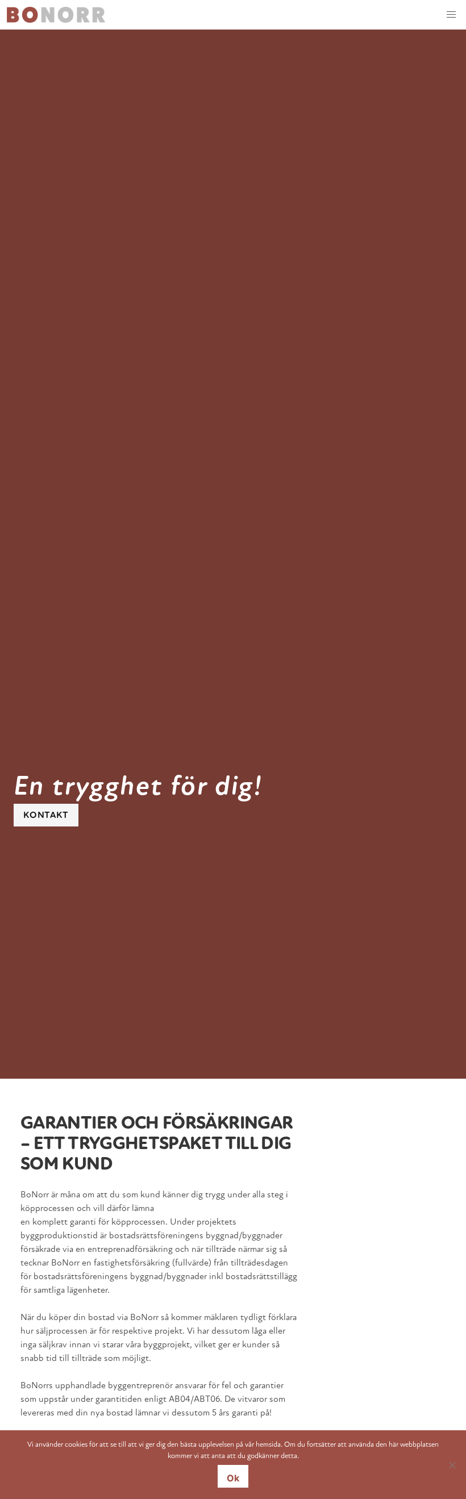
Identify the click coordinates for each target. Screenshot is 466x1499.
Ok (233, 1478)
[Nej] (451, 1465)
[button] (451, 15)
